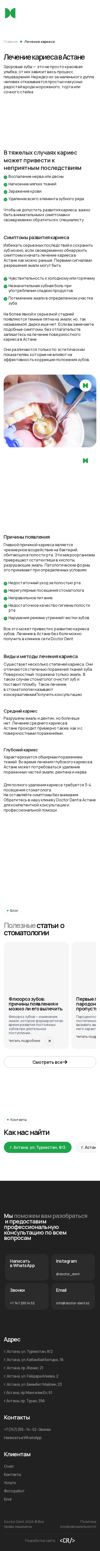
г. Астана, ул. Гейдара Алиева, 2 (31, 1376)
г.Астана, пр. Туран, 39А (24, 1400)
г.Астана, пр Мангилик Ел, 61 (28, 1392)
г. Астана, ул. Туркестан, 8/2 (28, 1351)
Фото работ (14, 1491)
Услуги (10, 1482)
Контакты (12, 1474)
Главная (11, 41)
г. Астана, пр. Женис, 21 (23, 1367)
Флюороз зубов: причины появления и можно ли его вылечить (35, 1004)
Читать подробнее (24, 1040)
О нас (9, 1466)
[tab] (38, 1147)
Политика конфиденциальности (78, 1524)
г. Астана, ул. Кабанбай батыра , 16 (33, 1359)
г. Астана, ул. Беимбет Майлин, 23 (33, 1384)
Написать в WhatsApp (23, 1437)
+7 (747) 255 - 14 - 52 (20, 1429)
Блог (8, 1499)
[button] (50, 1062)
